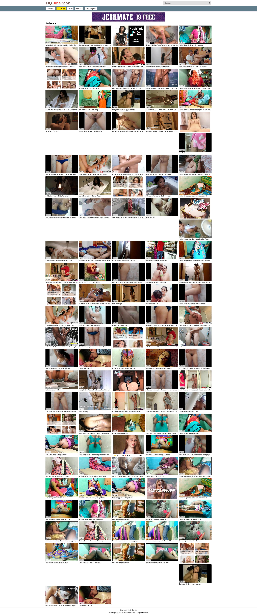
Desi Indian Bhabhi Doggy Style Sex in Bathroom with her (95, 217)
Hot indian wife (150, 217)
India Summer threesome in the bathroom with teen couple (61, 282)
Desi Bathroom (184, 153)
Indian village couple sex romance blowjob (193, 196)
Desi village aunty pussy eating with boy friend (161, 433)
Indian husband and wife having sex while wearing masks (195, 110)
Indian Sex (79, 9)
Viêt (180, 347)
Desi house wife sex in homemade (90, 562)
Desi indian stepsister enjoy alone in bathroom (60, 217)
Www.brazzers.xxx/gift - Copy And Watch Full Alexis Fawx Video (195, 66)
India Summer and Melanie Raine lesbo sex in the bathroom (162, 347)
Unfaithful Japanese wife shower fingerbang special (128, 131)
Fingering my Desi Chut (119, 325)
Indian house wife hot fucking (88, 110)
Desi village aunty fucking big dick (56, 562)
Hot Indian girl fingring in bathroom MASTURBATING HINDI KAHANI (195, 368)
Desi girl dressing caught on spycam (57, 368)
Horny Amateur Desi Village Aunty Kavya (58, 260)
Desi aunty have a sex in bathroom (157, 519)
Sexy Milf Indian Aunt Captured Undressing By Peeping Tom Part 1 (195, 454)
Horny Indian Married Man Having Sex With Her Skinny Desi (95, 390)
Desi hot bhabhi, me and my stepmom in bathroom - (128, 88)
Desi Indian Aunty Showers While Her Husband (94, 433)
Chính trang (123, 610)
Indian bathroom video (52, 390)
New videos (61, 9)
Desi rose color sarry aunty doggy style (125, 541)
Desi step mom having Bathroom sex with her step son (195, 174)
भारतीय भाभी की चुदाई (84, 411)
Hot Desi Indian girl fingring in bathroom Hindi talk (61, 411)
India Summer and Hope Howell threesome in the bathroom (195, 325)
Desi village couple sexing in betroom (158, 454)
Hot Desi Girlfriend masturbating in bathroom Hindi (162, 325)
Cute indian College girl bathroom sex (158, 196)
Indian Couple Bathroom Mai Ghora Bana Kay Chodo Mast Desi (61, 347)
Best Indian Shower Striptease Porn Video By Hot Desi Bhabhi (95, 66)
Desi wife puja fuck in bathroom (156, 282)
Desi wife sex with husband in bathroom (158, 368)
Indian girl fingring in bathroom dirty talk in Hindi (161, 390)
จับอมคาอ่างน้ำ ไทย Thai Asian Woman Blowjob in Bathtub (61, 605)
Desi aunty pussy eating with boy (55, 454)
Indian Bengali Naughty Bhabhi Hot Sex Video (194, 239)
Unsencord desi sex (85, 368)
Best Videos (50, 9)
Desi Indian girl (117, 304)
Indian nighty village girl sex (155, 476)
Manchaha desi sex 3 (52, 131)
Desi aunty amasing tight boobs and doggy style (195, 476)
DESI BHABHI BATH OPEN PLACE (89, 282)
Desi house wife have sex (120, 519)
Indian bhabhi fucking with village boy (191, 45)
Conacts (134, 610)
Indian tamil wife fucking (120, 433)
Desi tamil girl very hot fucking (55, 498)
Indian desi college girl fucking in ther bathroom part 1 (128, 174)
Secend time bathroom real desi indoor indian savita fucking (128, 476)
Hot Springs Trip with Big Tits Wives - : (57, 196)
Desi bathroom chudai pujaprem (89, 325)
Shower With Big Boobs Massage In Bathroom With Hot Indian (162, 110)
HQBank (51, 3)
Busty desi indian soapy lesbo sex (123, 110)
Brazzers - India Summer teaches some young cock (95, 304)
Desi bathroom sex (152, 304)
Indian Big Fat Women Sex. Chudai (123, 260)
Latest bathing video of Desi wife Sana (158, 66)
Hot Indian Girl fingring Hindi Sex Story (158, 174)
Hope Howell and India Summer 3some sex (93, 174)
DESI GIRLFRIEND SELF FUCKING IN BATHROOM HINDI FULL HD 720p (128, 282)
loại (129, 610)
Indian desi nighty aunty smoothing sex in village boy (61, 45)
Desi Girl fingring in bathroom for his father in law (95, 347)
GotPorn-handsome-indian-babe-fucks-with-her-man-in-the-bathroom (195, 282)
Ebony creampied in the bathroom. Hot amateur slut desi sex (95, 260)
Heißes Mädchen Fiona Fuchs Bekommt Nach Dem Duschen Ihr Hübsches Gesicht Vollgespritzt (162, 45)
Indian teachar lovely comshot (89, 88)
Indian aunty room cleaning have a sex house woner (195, 260)
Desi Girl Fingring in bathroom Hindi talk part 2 (60, 174)
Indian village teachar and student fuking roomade (195, 88)
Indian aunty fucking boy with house (190, 519)
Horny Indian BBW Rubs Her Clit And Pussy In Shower (162, 131)
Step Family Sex (91, 9)
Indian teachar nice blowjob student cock (92, 476)
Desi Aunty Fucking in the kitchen (156, 260)
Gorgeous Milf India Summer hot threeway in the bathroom (128, 66)
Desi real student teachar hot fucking (57, 476)
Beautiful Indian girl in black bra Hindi (91, 131)
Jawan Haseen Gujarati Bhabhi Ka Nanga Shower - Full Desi (61, 110)
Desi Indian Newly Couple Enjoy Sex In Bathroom (161, 88)
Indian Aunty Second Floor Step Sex (124, 368)
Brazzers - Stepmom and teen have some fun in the (162, 411)
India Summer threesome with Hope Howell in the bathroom (195, 390)
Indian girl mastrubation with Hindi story (192, 304)
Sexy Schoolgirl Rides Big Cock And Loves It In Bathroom (95, 45)
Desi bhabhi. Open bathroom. (188, 411)
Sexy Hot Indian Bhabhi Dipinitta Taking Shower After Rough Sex (128, 217)
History (70, 9)
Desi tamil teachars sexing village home (92, 498)
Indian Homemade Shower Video (90, 196)
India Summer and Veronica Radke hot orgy (59, 66)
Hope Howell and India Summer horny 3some (60, 325)
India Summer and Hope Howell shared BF (126, 411)
